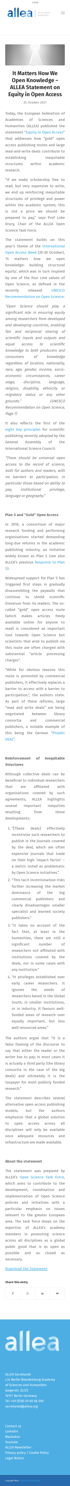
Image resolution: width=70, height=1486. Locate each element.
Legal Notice (14, 1458)
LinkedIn (11, 1431)
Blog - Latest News (17, 23)
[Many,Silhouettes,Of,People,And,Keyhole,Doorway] (35, 54)
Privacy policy (15, 1453)
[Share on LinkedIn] (42, 1293)
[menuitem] (63, 12)
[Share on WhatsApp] (27, 1293)
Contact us (13, 1426)
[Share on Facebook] (12, 1293)
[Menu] (63, 12)
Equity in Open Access (44, 132)
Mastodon (12, 1437)
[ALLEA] (29, 13)
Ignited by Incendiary (30, 1481)
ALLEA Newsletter (18, 1447)
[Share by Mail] (57, 1293)
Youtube (11, 1442)
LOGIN (35, 2)
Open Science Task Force (42, 1177)
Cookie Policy (39, 1453)
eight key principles (22, 429)
